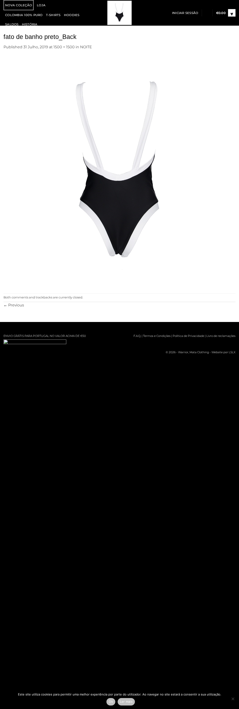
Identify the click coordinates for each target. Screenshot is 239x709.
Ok (111, 701)
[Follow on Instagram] (205, 342)
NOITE (86, 47)
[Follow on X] (218, 342)
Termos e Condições (157, 336)
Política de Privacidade (188, 336)
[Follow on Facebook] (198, 342)
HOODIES (72, 15)
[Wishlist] (207, 13)
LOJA (41, 5)
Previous (14, 305)
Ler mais (126, 701)
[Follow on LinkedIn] (225, 342)
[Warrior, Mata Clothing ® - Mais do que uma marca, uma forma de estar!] (119, 13)
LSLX (232, 352)
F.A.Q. (137, 336)
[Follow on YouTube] (232, 342)
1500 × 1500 (64, 47)
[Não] (232, 700)
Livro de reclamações (220, 336)
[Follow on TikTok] (212, 342)
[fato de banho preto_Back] (119, 171)
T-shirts (53, 15)
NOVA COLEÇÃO (18, 5)
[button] (185, 12)
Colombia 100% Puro (24, 15)
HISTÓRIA (30, 24)
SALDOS (12, 24)
